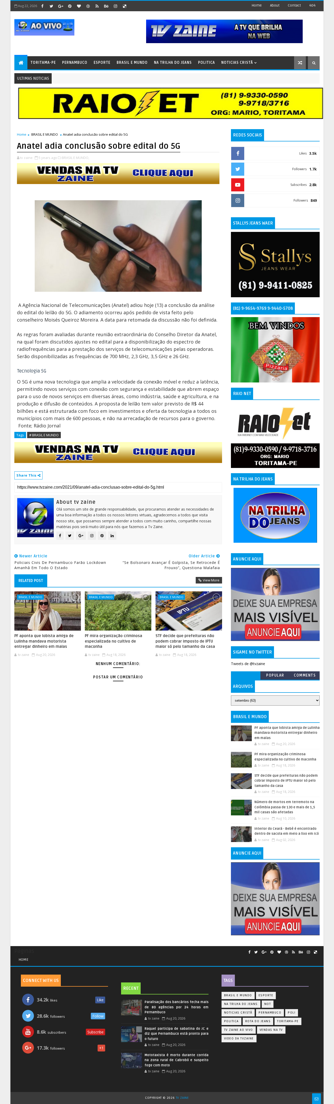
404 (312, 5)
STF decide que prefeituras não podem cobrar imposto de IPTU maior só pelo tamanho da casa (185, 641)
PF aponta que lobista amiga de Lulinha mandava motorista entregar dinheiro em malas (44, 641)
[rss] (97, 6)
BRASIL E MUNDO (132, 62)
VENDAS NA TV (271, 1030)
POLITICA (206, 62)
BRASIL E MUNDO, (75, 157)
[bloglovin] (79, 6)
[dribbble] (88, 6)
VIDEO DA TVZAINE (239, 1038)
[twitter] (51, 6)
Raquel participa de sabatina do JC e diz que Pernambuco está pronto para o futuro (176, 1034)
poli (291, 1013)
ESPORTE (102, 62)
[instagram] (115, 6)
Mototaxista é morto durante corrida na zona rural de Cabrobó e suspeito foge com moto (176, 1060)
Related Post (31, 580)
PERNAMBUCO (74, 62)
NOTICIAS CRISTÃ (237, 62)
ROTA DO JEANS (258, 1021)
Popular (275, 675)
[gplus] (60, 6)
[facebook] (42, 6)
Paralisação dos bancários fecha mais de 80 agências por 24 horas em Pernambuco (176, 1007)
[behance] (106, 6)
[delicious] (124, 6)
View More (211, 580)
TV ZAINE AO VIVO (238, 1030)
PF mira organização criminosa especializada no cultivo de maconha (113, 641)
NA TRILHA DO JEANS (173, 62)
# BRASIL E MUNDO (44, 435)
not (267, 1004)
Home (257, 5)
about (274, 5)
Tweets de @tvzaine (248, 663)
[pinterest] (70, 6)
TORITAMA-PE (43, 62)
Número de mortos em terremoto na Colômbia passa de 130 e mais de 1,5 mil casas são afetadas (284, 807)
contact (294, 5)
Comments (305, 675)
